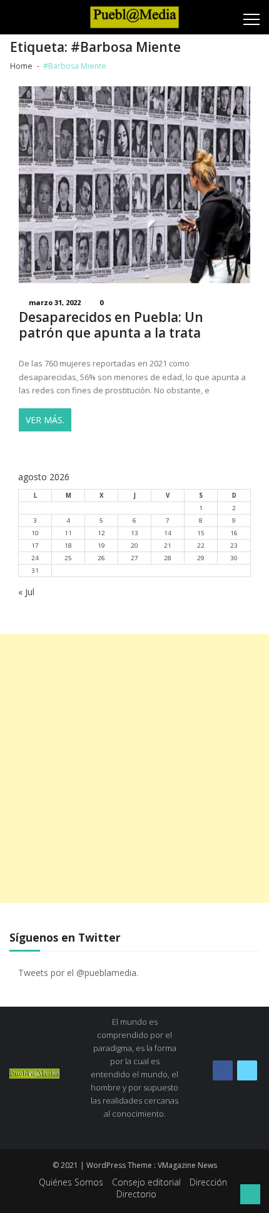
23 (234, 545)
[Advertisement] (134, 768)
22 (201, 545)
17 (35, 545)
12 (101, 533)
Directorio (136, 1194)
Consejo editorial (146, 1182)
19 (101, 545)
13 (134, 533)
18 (68, 545)
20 (134, 545)
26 (101, 558)
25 (68, 558)
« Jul (26, 592)
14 (167, 533)
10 (35, 533)
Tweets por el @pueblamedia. (78, 973)
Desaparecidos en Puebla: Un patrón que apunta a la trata (111, 325)
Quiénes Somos (71, 1182)
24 (35, 558)
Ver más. (45, 420)
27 (134, 558)
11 (68, 533)
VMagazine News (187, 1165)
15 (201, 533)
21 (167, 545)
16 (234, 533)
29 (201, 558)
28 (167, 558)
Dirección (208, 1182)
